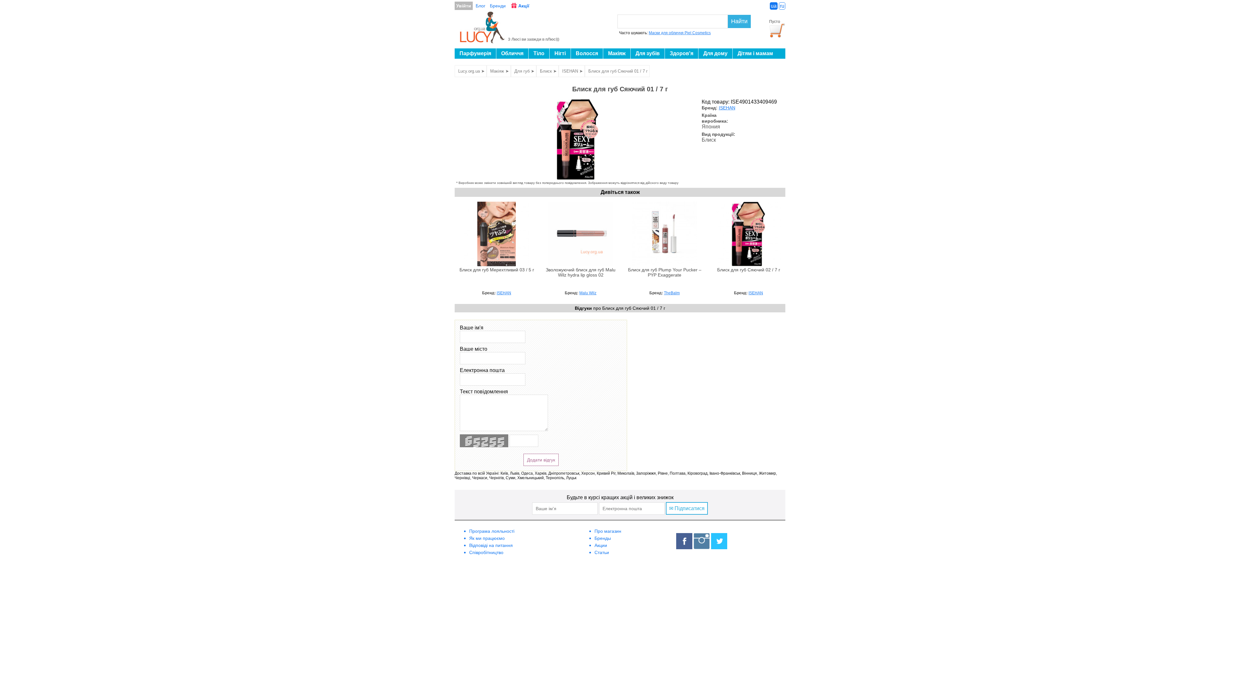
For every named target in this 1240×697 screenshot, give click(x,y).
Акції (523, 5)
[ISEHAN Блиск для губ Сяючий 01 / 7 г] (577, 178)
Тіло (538, 53)
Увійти (463, 5)
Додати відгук (541, 459)
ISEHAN (727, 108)
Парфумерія (475, 53)
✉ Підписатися (687, 508)
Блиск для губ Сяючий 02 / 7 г (748, 270)
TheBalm (672, 293)
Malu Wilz (587, 293)
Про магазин (607, 531)
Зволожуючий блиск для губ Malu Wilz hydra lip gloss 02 (580, 273)
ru (782, 6)
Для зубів (648, 53)
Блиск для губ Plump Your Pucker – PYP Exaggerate (664, 273)
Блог (480, 5)
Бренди (498, 5)
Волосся (587, 53)
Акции (600, 545)
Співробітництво (486, 552)
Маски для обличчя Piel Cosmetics (680, 33)
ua (774, 6)
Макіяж (616, 53)
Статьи (601, 552)
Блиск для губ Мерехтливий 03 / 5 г (497, 270)
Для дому (715, 53)
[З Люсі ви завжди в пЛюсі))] (483, 41)
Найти (739, 21)
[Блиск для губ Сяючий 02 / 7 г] (748, 264)
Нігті (560, 53)
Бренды (602, 538)
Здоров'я (681, 53)
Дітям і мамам (755, 53)
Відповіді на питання (491, 545)
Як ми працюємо (487, 538)
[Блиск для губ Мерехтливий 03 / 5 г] (496, 264)
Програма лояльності (491, 531)
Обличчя (512, 53)
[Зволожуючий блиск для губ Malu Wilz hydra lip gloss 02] (580, 264)
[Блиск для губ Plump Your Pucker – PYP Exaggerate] (664, 264)
